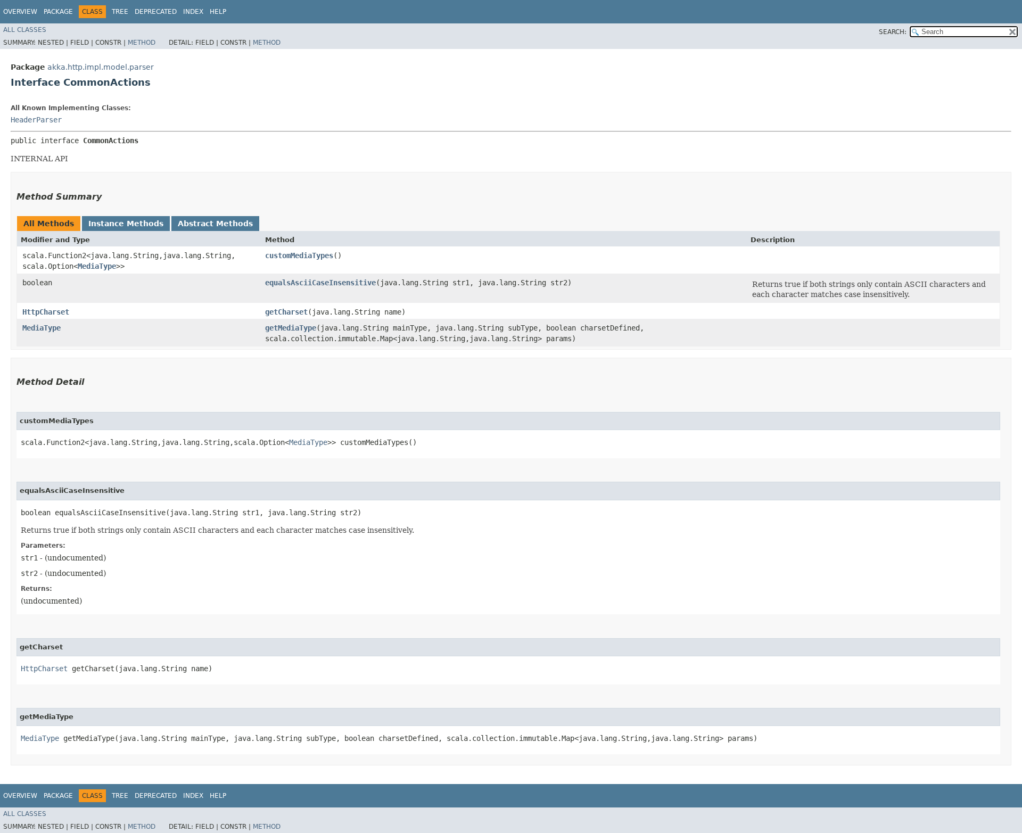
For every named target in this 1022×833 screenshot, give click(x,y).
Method (141, 42)
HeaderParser (36, 120)
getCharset (286, 312)
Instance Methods (125, 223)
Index (193, 11)
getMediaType (290, 328)
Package (58, 11)
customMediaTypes (299, 255)
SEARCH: (892, 32)
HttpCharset (45, 312)
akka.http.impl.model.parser (100, 67)
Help (218, 11)
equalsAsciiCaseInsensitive (320, 282)
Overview (20, 11)
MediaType (97, 266)
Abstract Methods (215, 223)
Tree (120, 11)
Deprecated (156, 11)
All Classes (24, 30)
